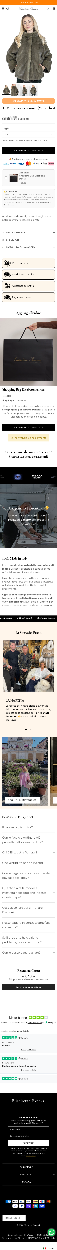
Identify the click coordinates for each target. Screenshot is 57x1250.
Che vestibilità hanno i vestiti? (23, 863)
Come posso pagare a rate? (21, 952)
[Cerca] (9, 8)
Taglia (5, 128)
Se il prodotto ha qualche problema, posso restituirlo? (22, 940)
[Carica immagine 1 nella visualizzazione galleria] (28, 47)
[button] (50, 1248)
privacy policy (31, 1156)
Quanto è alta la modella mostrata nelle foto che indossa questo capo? (24, 892)
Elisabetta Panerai (32, 1225)
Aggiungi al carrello (28, 150)
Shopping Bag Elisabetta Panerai (23, 389)
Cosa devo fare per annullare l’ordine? (22, 910)
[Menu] (3, 8)
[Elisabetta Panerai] (28, 8)
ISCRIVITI (28, 1143)
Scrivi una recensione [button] (29, 987)
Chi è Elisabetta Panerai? (19, 852)
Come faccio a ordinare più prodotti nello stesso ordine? (22, 840)
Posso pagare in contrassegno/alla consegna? (26, 925)
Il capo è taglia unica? (17, 827)
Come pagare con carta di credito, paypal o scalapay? (26, 875)
